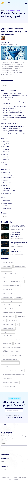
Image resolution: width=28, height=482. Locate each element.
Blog (2, 461)
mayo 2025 (6, 149)
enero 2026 (6, 146)
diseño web (18, 297)
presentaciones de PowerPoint (10, 363)
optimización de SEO (15, 355)
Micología (5, 351)
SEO (22, 370)
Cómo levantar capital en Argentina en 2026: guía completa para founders (13, 111)
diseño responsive (7, 297)
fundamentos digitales (9, 175)
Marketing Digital (13, 44)
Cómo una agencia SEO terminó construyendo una (18, 225)
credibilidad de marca (8, 289)
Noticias (5, 185)
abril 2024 (5, 162)
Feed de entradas (7, 203)
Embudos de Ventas (8, 305)
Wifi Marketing (7, 193)
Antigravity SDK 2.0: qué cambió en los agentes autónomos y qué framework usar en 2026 (14, 117)
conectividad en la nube (17, 281)
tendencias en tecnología (9, 386)
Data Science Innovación (9, 293)
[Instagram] (2, 425)
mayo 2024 (6, 159)
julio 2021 (5, 165)
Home (2, 10)
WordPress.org (7, 208)
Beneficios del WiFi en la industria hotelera (13, 274)
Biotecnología (6, 277)
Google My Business (8, 177)
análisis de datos (7, 266)
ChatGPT (5, 281)
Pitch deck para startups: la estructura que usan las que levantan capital (14, 107)
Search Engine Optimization (10, 370)
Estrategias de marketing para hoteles (12, 312)
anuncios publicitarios (8, 262)
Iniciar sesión (6, 200)
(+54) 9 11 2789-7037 (14, 417)
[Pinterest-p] (5, 425)
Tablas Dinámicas (7, 378)
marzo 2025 (6, 151)
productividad (6, 367)
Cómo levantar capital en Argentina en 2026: (17, 250)
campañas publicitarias (19, 277)
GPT (4, 320)
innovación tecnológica (8, 328)
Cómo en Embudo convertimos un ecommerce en (15, 234)
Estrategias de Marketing (9, 308)
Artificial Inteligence (20, 266)
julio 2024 (5, 154)
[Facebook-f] (3, 425)
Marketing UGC (19, 343)
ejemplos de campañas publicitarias (12, 301)
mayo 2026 (6, 144)
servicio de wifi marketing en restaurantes (13, 374)
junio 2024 (6, 157)
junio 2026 (6, 141)
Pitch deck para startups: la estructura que (18, 242)
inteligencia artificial (7, 336)
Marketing (5, 180)
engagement (20, 305)
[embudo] (8, 3)
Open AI (5, 355)
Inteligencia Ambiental (8, 332)
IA (17, 324)
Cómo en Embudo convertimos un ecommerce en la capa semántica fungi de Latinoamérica (14, 101)
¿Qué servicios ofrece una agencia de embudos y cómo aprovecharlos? (14, 31)
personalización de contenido (10, 359)
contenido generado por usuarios (11, 285)
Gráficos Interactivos (8, 324)
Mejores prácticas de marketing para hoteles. (12, 348)
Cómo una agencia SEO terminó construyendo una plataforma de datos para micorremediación (15, 95)
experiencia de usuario (8, 316)
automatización (6, 270)
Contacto (3, 469)
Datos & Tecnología (8, 172)
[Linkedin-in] (1, 425)
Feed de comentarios (8, 206)
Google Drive (21, 316)
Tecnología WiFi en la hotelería (10, 382)
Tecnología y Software (9, 190)
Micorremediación (15, 351)
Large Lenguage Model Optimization (12, 339)
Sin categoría (6, 188)
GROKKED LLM (13, 320)
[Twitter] (4, 425)
